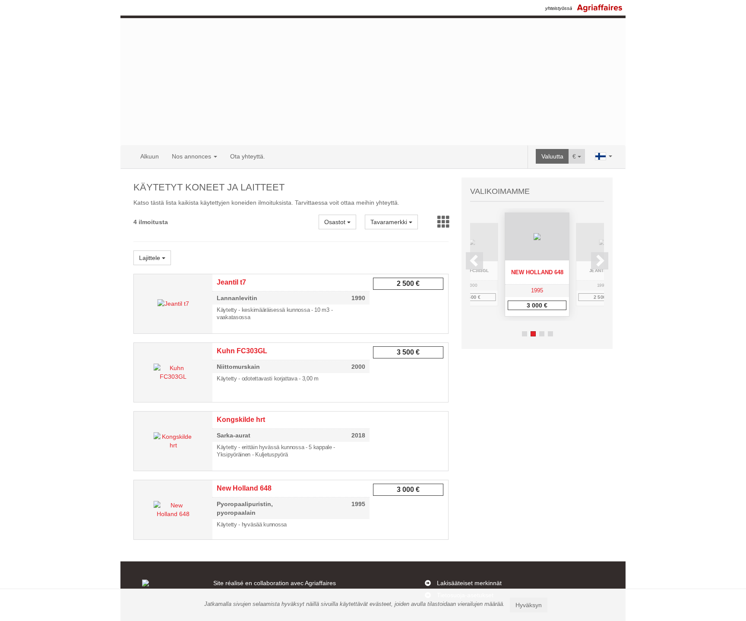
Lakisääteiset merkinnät (469, 583)
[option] (537, 264)
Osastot (335, 222)
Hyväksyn (528, 605)
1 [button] (524, 333)
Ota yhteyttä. (247, 156)
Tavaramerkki (389, 222)
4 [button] (550, 333)
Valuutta (552, 156)
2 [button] (533, 333)
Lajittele (150, 257)
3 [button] (541, 333)
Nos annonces (192, 156)
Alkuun (149, 156)
